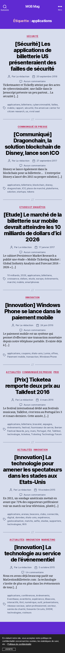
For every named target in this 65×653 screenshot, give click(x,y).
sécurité (29, 107)
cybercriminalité (41, 104)
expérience (43, 517)
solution (11, 191)
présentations (50, 602)
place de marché (36, 188)
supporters (55, 520)
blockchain (38, 184)
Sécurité (32, 36)
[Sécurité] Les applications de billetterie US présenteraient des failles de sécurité (32, 56)
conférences (28, 595)
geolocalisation (15, 520)
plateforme (52, 188)
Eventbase (13, 598)
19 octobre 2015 (46, 489)
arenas (25, 514)
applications (13, 104)
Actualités (13, 372)
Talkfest (56, 430)
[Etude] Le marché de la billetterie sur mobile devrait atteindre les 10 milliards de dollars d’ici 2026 (32, 227)
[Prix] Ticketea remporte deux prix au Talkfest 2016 (32, 385)
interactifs (12, 602)
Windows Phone (48, 356)
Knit (22, 602)
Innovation (32, 297)
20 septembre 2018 (46, 76)
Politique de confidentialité (19, 644)
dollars (23, 278)
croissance (13, 278)
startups (21, 191)
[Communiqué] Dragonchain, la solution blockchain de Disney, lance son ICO (32, 143)
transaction (32, 356)
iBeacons (50, 598)
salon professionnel (36, 605)
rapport (19, 107)
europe (39, 278)
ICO (24, 188)
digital (10, 517)
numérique (30, 602)
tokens (30, 191)
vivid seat (34, 111)
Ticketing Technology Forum (46, 434)
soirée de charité (16, 609)
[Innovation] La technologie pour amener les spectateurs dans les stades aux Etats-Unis (32, 469)
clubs (43, 514)
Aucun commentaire (35, 81)
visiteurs (26, 612)
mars (33, 430)
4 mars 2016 (46, 399)
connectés (52, 514)
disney (48, 184)
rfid (49, 430)
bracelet (37, 424)
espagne (47, 424)
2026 (23, 275)
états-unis (37, 353)
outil (39, 602)
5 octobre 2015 (47, 567)
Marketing (48, 539)
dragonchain (14, 188)
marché (11, 282)
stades (44, 520)
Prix (56, 372)
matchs (29, 520)
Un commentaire (35, 572)
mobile (10, 107)
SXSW (49, 609)
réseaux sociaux (15, 605)
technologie (13, 434)
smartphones (32, 282)
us (27, 111)
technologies (14, 524)
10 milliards (13, 275)
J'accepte (9, 649)
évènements (51, 278)
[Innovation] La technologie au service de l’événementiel (32, 553)
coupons (25, 353)
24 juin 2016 (46, 325)
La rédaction (22, 76)
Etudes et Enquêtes (32, 207)
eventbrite (25, 598)
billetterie (26, 104)
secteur (51, 605)
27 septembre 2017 (47, 160)
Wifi (24, 524)
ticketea (25, 434)
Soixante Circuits (35, 609)
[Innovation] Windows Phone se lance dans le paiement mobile (32, 311)
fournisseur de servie (42, 427)
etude (32, 278)
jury (27, 430)
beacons (34, 514)
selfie (37, 520)
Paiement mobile (16, 356)
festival (26, 427)
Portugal (41, 430)
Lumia (47, 353)
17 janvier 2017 (47, 247)
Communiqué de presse (32, 126)
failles (54, 104)
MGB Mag (32, 6)
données (19, 517)
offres (54, 353)
